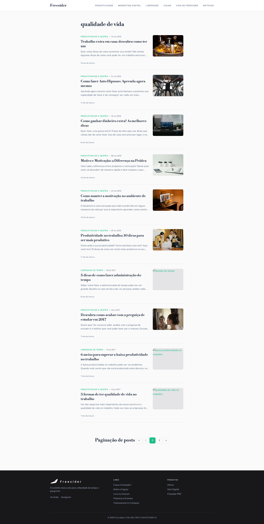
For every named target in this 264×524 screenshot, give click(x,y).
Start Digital (173, 489)
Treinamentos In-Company (126, 503)
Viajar (167, 5)
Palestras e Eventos (123, 498)
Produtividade (104, 5)
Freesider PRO (174, 494)
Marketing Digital (129, 5)
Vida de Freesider (187, 5)
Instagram (66, 497)
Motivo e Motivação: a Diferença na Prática (114, 161)
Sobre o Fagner (120, 489)
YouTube (54, 497)
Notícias (208, 5)
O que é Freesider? (122, 485)
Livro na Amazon (121, 494)
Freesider (58, 5)
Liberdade (152, 5)
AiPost (170, 485)
